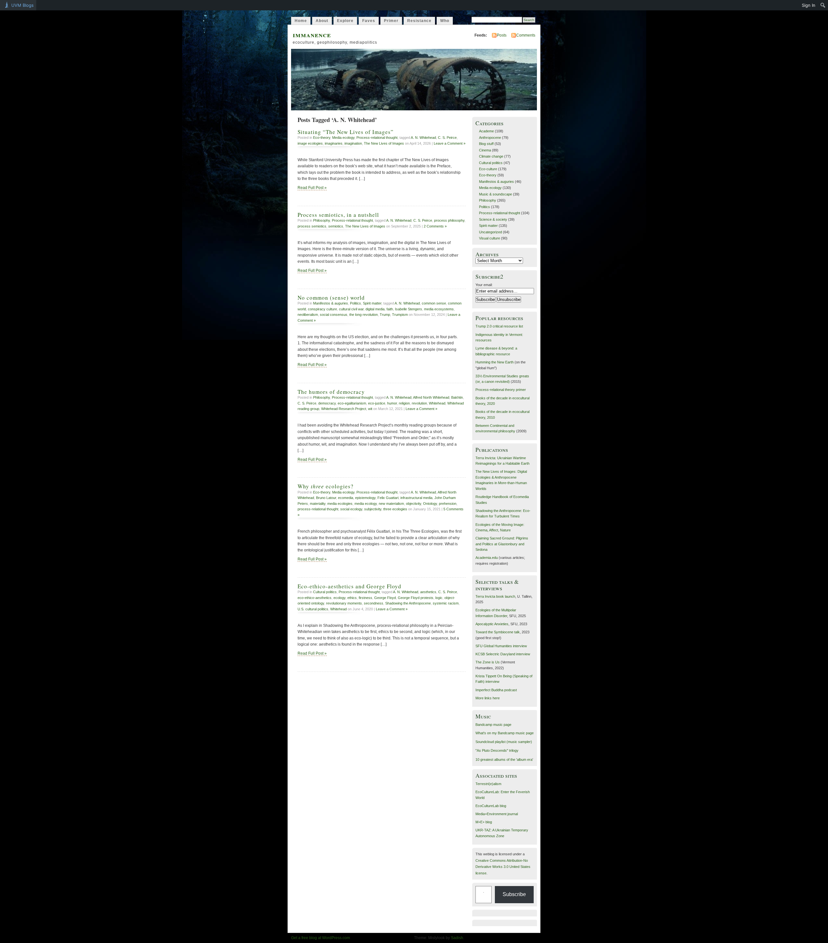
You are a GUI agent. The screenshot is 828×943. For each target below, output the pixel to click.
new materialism (391, 503)
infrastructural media (416, 498)
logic (438, 598)
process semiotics (312, 226)
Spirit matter (372, 303)
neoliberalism (308, 314)
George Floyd (385, 598)
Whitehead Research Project (343, 409)
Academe (486, 131)
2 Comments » (435, 226)
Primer (391, 20)
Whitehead (437, 403)
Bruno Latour (326, 498)
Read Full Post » (312, 187)
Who (444, 20)
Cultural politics (325, 592)
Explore (345, 20)
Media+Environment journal (496, 814)
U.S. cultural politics (313, 609)
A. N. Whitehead (423, 137)
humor (392, 403)
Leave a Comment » (449, 143)
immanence (312, 34)
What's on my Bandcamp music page (504, 733)
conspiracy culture (322, 309)
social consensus (333, 314)
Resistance (419, 20)
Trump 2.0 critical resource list (499, 326)
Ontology (430, 503)
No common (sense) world (331, 297)
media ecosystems (439, 309)
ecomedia (345, 498)
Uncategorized (490, 232)
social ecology (351, 509)
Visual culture (489, 238)
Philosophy (321, 220)
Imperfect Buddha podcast (496, 690)
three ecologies (395, 509)
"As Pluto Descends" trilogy (496, 750)
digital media (375, 309)
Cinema (485, 150)
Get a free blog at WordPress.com (320, 938)
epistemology (365, 498)
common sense (434, 303)
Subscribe (514, 894)
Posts (502, 35)
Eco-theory (321, 137)
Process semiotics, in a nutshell (338, 214)
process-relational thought (318, 509)
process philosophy (449, 220)
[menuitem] (823, 5)
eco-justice (376, 403)
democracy (327, 403)
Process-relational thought (377, 137)
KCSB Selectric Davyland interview (502, 654)
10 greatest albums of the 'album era (503, 759)
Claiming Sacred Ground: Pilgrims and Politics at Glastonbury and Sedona (501, 543)
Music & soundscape (495, 194)
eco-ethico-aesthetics (315, 598)
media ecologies (340, 503)
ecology (339, 598)
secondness (373, 603)
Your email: (484, 285)
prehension (447, 503)
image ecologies (310, 143)
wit (370, 409)
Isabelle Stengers (408, 309)
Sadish (457, 938)
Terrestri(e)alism (488, 784)
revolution (419, 403)
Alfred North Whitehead (431, 397)
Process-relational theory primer (500, 390)
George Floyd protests (415, 598)
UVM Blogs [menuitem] (22, 5)
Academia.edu (486, 558)
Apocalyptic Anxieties (491, 624)
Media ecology (343, 137)
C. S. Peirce (447, 137)
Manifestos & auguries (330, 303)
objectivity (413, 503)
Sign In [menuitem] (808, 5)
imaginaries (334, 143)
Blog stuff (486, 144)
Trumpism (400, 314)
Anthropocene (490, 137)
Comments (525, 35)
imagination (353, 143)
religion (404, 403)
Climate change (491, 156)
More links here (487, 698)
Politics (355, 303)
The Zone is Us (487, 662)
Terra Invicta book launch (495, 596)
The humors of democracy (331, 391)
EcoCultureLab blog (490, 806)
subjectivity (372, 509)
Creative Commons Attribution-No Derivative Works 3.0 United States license (502, 867)
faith (390, 309)
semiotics (335, 226)
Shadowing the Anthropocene (408, 603)
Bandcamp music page (493, 725)
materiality (317, 503)
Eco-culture (488, 169)
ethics (352, 598)
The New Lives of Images (384, 143)
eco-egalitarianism (352, 403)
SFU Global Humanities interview (501, 646)
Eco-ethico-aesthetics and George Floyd (349, 586)
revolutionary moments (344, 603)
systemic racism (446, 603)
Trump (385, 314)
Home (301, 20)
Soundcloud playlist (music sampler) (503, 742)
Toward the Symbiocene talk (497, 632)
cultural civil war (351, 309)
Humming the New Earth (494, 362)
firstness (365, 598)
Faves (368, 20)
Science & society (493, 219)
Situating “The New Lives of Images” (346, 132)
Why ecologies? (326, 486)
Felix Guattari (387, 498)
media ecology (365, 503)
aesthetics (428, 592)
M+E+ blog (483, 822)
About (322, 20)
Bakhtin (457, 397)
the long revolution (363, 314)
